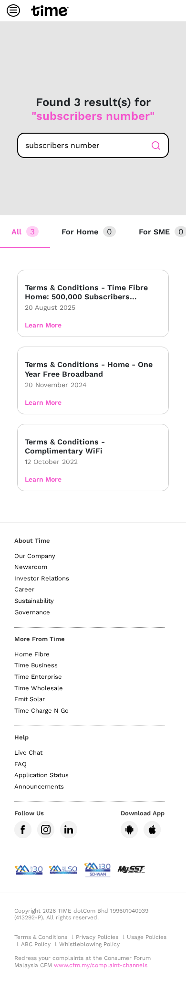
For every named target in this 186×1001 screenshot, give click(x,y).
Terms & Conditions (40, 937)
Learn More (43, 325)
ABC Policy (36, 944)
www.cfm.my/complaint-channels (100, 965)
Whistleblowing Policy (89, 944)
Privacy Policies (97, 937)
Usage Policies (146, 937)
